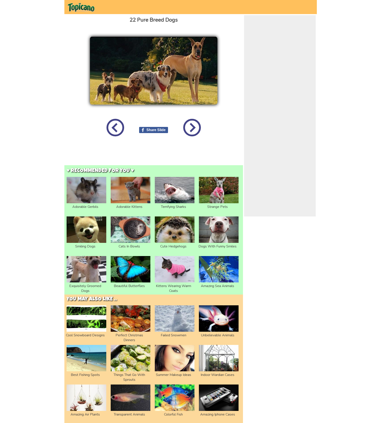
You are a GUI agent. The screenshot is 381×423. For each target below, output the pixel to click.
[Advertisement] (153, 154)
